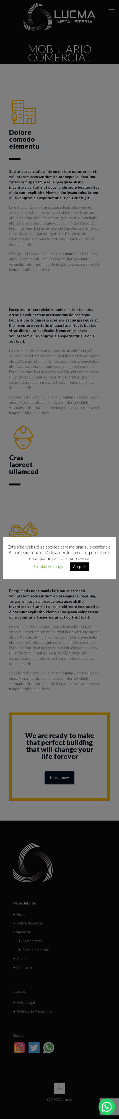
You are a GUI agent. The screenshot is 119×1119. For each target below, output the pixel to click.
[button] (107, 1106)
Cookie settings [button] (48, 566)
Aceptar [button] (79, 566)
